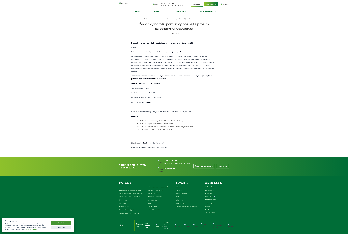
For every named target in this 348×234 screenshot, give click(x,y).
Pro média (122, 203)
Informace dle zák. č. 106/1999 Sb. (129, 197)
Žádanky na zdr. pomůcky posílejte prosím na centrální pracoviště (185, 19)
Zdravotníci (179, 200)
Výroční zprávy (152, 206)
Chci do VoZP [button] (197, 4)
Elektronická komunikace (155, 197)
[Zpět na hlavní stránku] (130, 4)
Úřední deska (123, 200)
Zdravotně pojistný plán (126, 210)
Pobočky (207, 206)
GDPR (149, 203)
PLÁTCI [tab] (156, 12)
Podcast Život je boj (154, 210)
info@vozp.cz (169, 168)
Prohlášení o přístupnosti (155, 190)
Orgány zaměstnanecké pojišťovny (130, 190)
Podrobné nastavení (32, 229)
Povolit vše (61, 223)
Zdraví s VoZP (209, 197)
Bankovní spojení (210, 203)
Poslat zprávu (222, 166)
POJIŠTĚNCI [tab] (136, 12)
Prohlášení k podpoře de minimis (186, 206)
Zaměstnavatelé (181, 193)
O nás (121, 187)
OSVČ (178, 187)
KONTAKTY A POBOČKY (208, 12)
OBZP (177, 197)
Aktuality (161, 19)
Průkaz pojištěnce (210, 200)
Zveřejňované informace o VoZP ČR (130, 193)
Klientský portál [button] (211, 4)
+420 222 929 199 (167, 4)
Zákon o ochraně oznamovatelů (158, 187)
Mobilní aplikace (210, 187)
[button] (225, 4)
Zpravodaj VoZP (152, 200)
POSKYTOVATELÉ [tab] (179, 12)
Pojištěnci (179, 190)
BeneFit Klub (208, 193)
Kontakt (207, 209)
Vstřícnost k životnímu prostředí (129, 213)
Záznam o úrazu (181, 203)
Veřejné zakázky (124, 206)
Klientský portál (209, 190)
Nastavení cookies (210, 213)
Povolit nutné (61, 227)
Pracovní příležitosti (154, 193)
